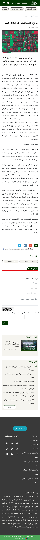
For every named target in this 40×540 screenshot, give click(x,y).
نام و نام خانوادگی (31, 278)
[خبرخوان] (12, 454)
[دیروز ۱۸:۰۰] (29, 345)
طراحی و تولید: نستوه (19, 538)
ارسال (5, 323)
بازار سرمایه (11, 261)
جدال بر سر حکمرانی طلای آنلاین (24, 381)
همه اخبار (34, 444)
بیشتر (9, 407)
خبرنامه (35, 449)
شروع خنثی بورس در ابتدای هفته (21, 23)
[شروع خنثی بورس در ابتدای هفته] (20, 41)
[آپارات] (6, 449)
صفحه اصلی (34, 16)
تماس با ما (34, 440)
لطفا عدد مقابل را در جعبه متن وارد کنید (22, 313)
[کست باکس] (17, 454)
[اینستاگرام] (17, 449)
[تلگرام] (17, 443)
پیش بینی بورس (17, 9)
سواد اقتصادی (31, 9)
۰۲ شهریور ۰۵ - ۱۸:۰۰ (8, 350)
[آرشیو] (6, 454)
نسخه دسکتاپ (20, 428)
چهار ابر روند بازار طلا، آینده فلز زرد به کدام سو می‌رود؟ (11, 344)
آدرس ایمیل (34, 288)
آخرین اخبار (32, 361)
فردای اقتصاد (20, 3)
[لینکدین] (12, 443)
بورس (25, 16)
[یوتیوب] (6, 443)
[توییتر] (12, 449)
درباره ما (35, 436)
